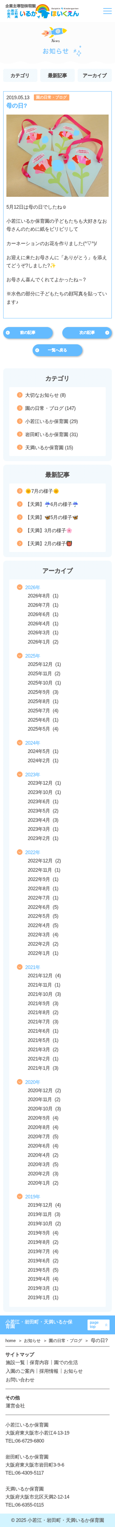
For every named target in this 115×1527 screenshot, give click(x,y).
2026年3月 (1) (43, 632)
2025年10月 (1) (44, 682)
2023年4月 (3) (43, 820)
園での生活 (66, 1362)
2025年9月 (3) (43, 692)
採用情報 (48, 1371)
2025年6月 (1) (43, 720)
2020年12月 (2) (44, 1090)
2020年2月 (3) (43, 1173)
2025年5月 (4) (43, 729)
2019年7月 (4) (43, 1251)
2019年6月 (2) (43, 1260)
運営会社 (15, 1405)
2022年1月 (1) (43, 953)
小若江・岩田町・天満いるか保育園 (39, 1324)
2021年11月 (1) (44, 984)
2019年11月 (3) (44, 1214)
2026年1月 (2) (43, 641)
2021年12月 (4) (44, 975)
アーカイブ (95, 75)
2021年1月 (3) (43, 1068)
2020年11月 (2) (44, 1099)
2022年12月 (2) (44, 860)
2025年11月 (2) (44, 673)
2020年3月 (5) (43, 1164)
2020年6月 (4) (43, 1145)
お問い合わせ (20, 1379)
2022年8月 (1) (43, 888)
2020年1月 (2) (43, 1183)
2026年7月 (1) (43, 605)
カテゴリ (20, 75)
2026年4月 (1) (43, 623)
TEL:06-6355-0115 (24, 1504)
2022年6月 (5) (43, 907)
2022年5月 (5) (43, 916)
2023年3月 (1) (43, 829)
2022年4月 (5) (43, 925)
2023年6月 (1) (43, 801)
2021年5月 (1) (43, 1040)
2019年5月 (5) (43, 1270)
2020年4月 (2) (43, 1155)
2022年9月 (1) (43, 879)
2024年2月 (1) (43, 760)
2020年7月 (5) (43, 1136)
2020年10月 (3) (44, 1108)
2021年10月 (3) (44, 994)
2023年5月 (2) (43, 810)
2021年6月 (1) (43, 1031)
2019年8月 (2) (43, 1242)
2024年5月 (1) (43, 751)
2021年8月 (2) (43, 1012)
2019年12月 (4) (44, 1205)
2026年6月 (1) (43, 614)
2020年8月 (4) (43, 1127)
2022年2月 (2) (43, 944)
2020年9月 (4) (43, 1118)
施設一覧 (15, 1362)
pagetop (94, 1325)
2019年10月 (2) (44, 1223)
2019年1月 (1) (43, 1297)
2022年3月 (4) (43, 934)
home (11, 1340)
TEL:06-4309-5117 (24, 1472)
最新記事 (57, 75)
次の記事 (87, 332)
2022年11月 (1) (44, 870)
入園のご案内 (20, 1371)
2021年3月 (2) (43, 1049)
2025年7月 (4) (43, 710)
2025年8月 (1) (43, 701)
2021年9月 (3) (43, 1003)
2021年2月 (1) (43, 1058)
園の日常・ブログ (51, 97)
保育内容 (39, 1362)
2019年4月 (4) (43, 1279)
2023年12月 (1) (44, 783)
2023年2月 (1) (43, 838)
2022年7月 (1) (43, 897)
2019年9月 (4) (43, 1232)
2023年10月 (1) (44, 792)
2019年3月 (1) (43, 1288)
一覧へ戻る (57, 350)
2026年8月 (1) (43, 595)
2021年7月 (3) (43, 1021)
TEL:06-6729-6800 (24, 1440)
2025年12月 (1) (44, 664)
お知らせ (33, 1340)
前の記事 (27, 332)
